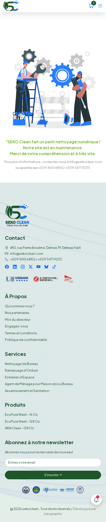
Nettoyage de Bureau (21, 364)
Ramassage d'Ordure (21, 370)
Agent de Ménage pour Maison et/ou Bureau (39, 384)
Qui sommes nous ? (20, 306)
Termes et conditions (21, 333)
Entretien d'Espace (19, 377)
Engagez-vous (16, 326)
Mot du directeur (17, 319)
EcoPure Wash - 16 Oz (21, 414)
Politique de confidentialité (26, 340)
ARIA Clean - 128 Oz (19, 428)
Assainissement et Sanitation (27, 391)
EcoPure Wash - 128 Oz (22, 421)
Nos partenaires (17, 313)
